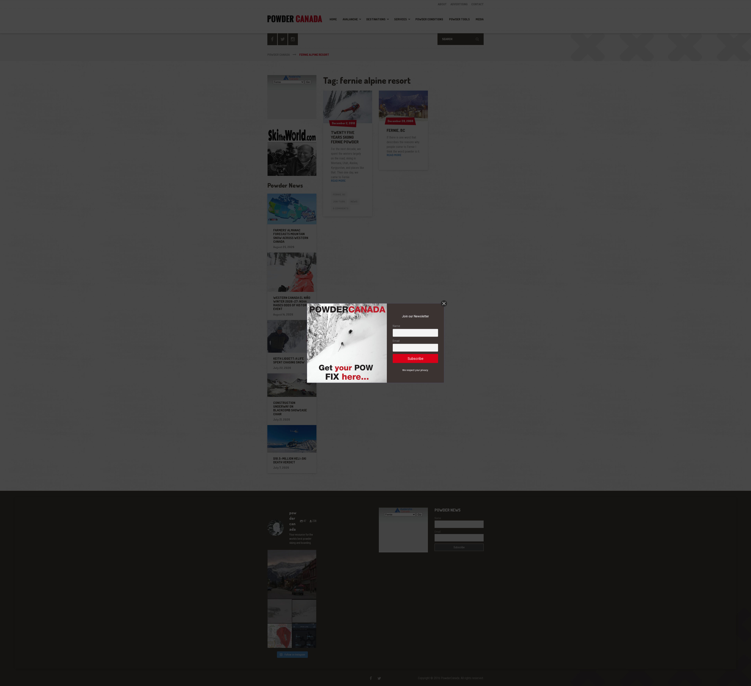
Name (396, 325)
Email (396, 340)
